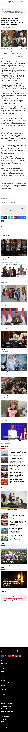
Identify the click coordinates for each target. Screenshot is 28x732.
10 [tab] (24, 589)
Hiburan (3, 685)
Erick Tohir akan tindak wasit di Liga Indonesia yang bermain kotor (12, 394)
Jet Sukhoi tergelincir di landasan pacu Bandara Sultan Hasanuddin (16, 530)
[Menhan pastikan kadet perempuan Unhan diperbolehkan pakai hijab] (4, 460)
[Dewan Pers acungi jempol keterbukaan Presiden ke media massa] (14, 316)
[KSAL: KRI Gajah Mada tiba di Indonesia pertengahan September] (4, 523)
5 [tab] (18, 565)
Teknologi (4, 692)
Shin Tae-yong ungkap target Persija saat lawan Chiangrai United (16, 481)
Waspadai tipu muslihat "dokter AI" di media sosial (12, 371)
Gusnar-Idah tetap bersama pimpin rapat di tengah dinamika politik (13, 508)
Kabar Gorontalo (5, 675)
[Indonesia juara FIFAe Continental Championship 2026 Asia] (4, 537)
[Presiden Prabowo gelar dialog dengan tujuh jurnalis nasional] (14, 339)
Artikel (3, 694)
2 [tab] (12, 565)
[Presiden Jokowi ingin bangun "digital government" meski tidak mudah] (14, 431)
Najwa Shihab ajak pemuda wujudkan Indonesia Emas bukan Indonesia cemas (13, 12)
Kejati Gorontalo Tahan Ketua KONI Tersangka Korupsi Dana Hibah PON (16, 474)
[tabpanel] (14, 555)
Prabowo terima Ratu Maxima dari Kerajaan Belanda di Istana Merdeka (12, 302)
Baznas (23, 226)
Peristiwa (3, 677)
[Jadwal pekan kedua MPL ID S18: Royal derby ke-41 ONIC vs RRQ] (4, 467)
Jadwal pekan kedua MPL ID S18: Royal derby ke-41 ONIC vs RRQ (17, 467)
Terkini (3, 660)
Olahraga (3, 689)
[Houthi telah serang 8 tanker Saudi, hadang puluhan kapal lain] (4, 453)
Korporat (3, 719)
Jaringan (3, 701)
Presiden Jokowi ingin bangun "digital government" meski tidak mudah (12, 440)
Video (3, 567)
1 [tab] (9, 565)
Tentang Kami (5, 708)
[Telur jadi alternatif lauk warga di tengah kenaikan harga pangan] (4, 516)
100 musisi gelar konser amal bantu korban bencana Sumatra (12, 279)
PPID (2, 721)
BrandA (3, 714)
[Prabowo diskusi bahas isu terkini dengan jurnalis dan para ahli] (14, 247)
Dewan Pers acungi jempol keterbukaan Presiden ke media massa (13, 325)
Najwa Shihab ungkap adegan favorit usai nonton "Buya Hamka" (13, 417)
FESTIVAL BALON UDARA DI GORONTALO (13, 560)
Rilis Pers (3, 697)
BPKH (3, 230)
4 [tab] (16, 565)
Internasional (5, 683)
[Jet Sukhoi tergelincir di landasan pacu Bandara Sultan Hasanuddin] (4, 530)
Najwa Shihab (8, 226)
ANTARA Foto (5, 716)
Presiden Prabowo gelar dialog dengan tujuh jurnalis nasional (13, 348)
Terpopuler (4, 446)
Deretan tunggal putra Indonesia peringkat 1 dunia (13, 638)
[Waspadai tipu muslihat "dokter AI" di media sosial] (14, 362)
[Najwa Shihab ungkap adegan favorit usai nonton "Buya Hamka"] (14, 408)
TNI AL (8, 230)
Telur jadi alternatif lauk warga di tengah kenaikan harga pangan (16, 515)
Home (5, 9)
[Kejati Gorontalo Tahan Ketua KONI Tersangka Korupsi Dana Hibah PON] (4, 474)
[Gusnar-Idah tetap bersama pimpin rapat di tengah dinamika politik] (14, 500)
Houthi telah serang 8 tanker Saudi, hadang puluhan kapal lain (17, 452)
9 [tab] (22, 589)
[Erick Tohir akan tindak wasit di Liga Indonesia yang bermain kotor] (14, 385)
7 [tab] (17, 589)
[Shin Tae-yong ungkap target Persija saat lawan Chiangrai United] (4, 481)
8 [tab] (19, 589)
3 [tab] (14, 565)
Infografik (4, 591)
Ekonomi (3, 680)
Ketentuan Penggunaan (8, 703)
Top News (4, 487)
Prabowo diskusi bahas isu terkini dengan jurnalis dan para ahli (13, 256)
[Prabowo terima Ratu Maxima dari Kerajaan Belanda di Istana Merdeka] (14, 293)
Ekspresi (16, 226)
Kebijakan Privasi (6, 706)
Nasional (11, 9)
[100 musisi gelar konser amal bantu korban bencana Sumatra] (14, 270)
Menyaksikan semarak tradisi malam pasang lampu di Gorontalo (14, 583)
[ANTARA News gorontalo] (15, 1)
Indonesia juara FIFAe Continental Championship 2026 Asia (17, 537)
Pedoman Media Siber (7, 711)
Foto (2, 543)
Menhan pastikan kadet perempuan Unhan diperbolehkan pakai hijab (16, 459)
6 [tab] (15, 589)
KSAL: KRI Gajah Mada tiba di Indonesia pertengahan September (17, 522)
